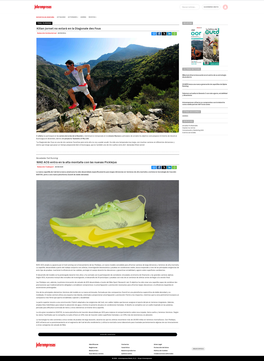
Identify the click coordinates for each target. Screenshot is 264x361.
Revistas (92, 17)
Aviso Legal (158, 344)
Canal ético (125, 348)
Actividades (72, 17)
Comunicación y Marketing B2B (193, 130)
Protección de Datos (161, 348)
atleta (40, 136)
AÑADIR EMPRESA (198, 349)
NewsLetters (93, 351)
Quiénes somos (126, 354)
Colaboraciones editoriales (163, 354)
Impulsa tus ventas (188, 128)
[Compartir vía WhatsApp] (174, 33)
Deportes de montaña (45, 17)
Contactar (125, 344)
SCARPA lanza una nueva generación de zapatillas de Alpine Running (204, 85)
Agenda (83, 17)
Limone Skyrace (114, 136)
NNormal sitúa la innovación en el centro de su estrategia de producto (204, 76)
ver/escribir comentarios (107, 334)
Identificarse (93, 344)
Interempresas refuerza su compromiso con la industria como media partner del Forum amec (203, 103)
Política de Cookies (161, 351)
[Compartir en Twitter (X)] (164, 33)
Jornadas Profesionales (190, 126)
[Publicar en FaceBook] (159, 33)
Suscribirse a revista (96, 354)
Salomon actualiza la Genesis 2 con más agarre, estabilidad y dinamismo (204, 94)
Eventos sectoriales (189, 133)
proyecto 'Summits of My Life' (77, 139)
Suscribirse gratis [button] (211, 7)
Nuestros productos (128, 351)
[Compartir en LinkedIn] (169, 33)
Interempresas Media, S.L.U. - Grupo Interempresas (135, 358)
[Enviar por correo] (153, 33)
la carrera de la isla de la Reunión (70, 136)
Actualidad (61, 17)
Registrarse (93, 348)
